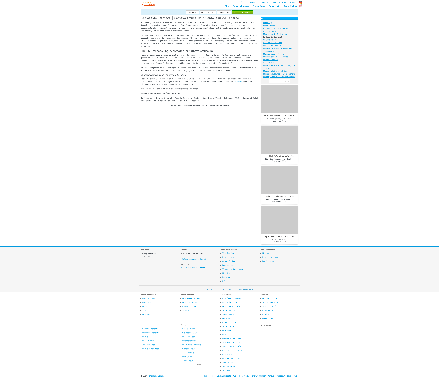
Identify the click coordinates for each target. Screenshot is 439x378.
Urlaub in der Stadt (150, 349)
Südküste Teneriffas (150, 329)
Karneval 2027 (268, 310)
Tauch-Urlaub (188, 353)
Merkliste (252, 3)
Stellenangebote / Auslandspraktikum (233, 376)
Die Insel (226, 318)
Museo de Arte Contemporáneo (277, 34)
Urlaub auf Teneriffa (231, 306)
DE (300, 2)
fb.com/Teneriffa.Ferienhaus (193, 267)
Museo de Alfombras (272, 45)
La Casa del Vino (270, 40)
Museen (225, 334)
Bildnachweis (292, 376)
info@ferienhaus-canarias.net (193, 259)
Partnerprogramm (270, 257)
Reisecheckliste (229, 257)
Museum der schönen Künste (275, 57)
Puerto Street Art (270, 60)
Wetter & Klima (228, 310)
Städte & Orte (228, 314)
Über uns (282, 2)
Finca (271, 6)
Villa (279, 6)
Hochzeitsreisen (189, 341)
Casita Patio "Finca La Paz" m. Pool (279, 196)
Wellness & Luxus (189, 333)
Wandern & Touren (230, 366)
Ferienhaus (146, 302)
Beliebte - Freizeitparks (232, 358)
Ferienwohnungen (241, 6)
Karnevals (238, 81)
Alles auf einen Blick (231, 302)
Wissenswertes (228, 326)
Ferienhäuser (259, 6)
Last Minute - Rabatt (191, 298)
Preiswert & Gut (189, 306)
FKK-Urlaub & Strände (191, 345)
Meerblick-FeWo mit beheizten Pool (279, 156)
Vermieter (292, 2)
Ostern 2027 (267, 318)
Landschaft (227, 354)
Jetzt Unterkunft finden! (243, 12)
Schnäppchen (188, 310)
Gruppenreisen (188, 337)
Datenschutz (227, 265)
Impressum (280, 376)
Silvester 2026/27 (270, 306)
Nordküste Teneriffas (151, 333)
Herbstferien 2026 (270, 298)
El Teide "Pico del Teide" (232, 350)
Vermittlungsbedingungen (233, 269)
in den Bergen (148, 341)
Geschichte (227, 330)
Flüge (224, 281)
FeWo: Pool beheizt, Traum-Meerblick (279, 116)
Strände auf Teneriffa (231, 346)
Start (227, 6)
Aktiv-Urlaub (187, 361)
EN (300, 5)
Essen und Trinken (230, 322)
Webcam (226, 370)
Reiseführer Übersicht (231, 298)
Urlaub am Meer (149, 337)
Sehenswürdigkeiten (231, 342)
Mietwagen (227, 277)
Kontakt (273, 2)
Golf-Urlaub (187, 357)
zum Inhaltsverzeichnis (280, 81)
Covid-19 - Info (229, 261)
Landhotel (146, 314)
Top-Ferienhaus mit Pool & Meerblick (279, 236)
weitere (199, 364)
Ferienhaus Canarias (156, 376)
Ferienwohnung (148, 298)
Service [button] (263, 2)
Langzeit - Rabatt (189, 302)
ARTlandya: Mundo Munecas (275, 28)
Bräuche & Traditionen (231, 338)
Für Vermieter (268, 261)
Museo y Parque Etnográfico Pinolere (279, 77)
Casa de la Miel (269, 62)
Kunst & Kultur (269, 25)
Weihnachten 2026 (270, 302)
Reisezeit (192, 12)
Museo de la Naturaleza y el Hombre (279, 74)
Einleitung (267, 22)
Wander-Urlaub (188, 349)
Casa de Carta (269, 31)
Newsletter (227, 273)
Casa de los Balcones (272, 42)
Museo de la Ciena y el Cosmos (276, 71)
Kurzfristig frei (268, 314)
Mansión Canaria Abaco (273, 54)
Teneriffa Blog (290, 6)
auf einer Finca (148, 345)
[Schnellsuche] (245, 3)
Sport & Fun (227, 362)
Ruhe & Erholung (189, 329)
